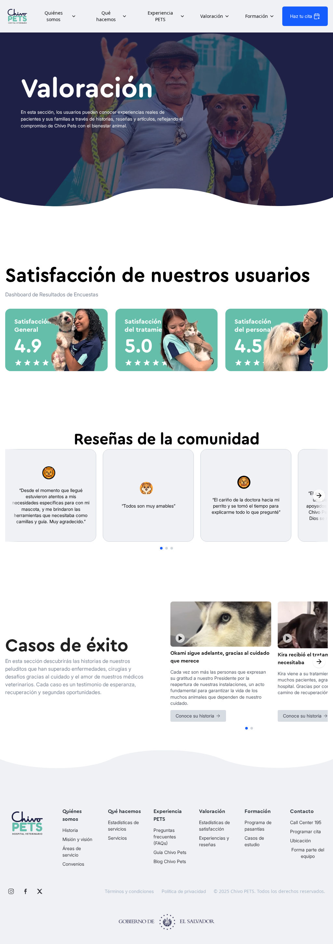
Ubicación (300, 840)
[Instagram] (11, 891)
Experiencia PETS (160, 16)
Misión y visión (77, 839)
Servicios (117, 838)
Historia (70, 830)
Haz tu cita (301, 16)
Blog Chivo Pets (169, 861)
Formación (256, 16)
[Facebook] (25, 891)
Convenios (73, 864)
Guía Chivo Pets (169, 852)
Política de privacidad (184, 891)
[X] (39, 891)
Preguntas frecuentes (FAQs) (164, 836)
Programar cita (305, 831)
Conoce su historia (195, 715)
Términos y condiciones (129, 891)
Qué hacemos (106, 16)
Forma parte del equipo (307, 853)
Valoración (211, 16)
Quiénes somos (54, 16)
